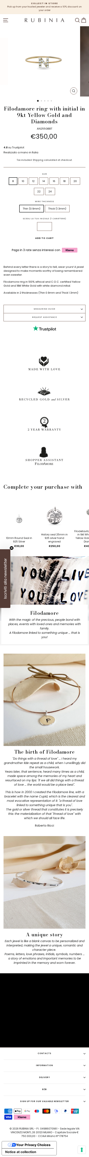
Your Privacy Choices (33, 1145)
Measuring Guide (44, 308)
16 (54, 181)
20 (75, 181)
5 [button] (52, 101)
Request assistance (44, 317)
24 (50, 191)
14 (43, 181)
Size (44, 174)
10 (23, 181)
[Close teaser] (12, 548)
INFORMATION (44, 1065)
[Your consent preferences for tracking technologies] (82, 1150)
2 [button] (42, 101)
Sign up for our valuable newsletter (44, 1101)
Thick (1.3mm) (57, 208)
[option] (44, 7)
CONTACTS (44, 1053)
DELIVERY (44, 1077)
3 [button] (45, 101)
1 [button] (38, 101)
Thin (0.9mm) (31, 208)
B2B (44, 1089)
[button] (5, 578)
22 (39, 191)
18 (64, 181)
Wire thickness (44, 201)
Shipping (38, 160)
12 (33, 181)
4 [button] (48, 101)
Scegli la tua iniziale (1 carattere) (44, 218)
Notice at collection (20, 1152)
